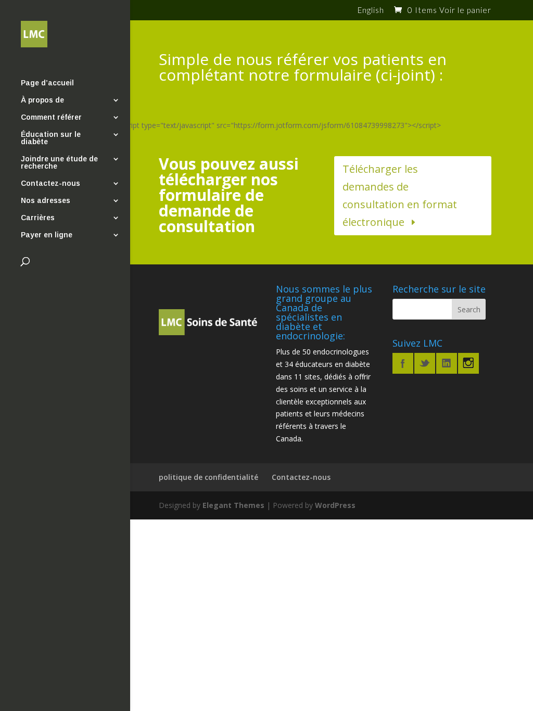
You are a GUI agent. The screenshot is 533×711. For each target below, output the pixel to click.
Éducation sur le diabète (51, 138)
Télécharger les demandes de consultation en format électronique (399, 195)
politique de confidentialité (208, 477)
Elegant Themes (233, 505)
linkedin (446, 363)
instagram (468, 363)
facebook (402, 363)
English (371, 10)
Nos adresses (45, 201)
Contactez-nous (50, 183)
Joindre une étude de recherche (59, 162)
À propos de (42, 100)
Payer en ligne (46, 235)
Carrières (38, 218)
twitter (424, 363)
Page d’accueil (47, 83)
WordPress (335, 505)
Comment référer (51, 117)
